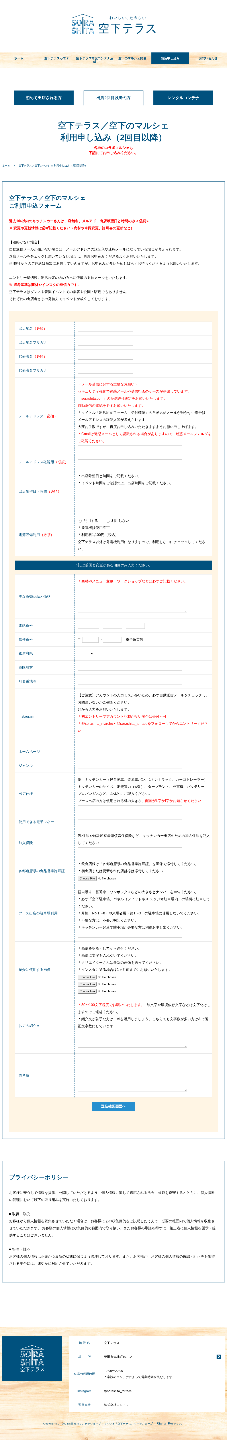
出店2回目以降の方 (113, 98)
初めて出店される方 (44, 98)
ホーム (18, 58)
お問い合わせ (208, 58)
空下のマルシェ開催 (132, 58)
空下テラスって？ (56, 58)
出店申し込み (170, 58)
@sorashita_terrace (118, 1391)
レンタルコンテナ (183, 98)
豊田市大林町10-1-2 (118, 1357)
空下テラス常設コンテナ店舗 (94, 60)
